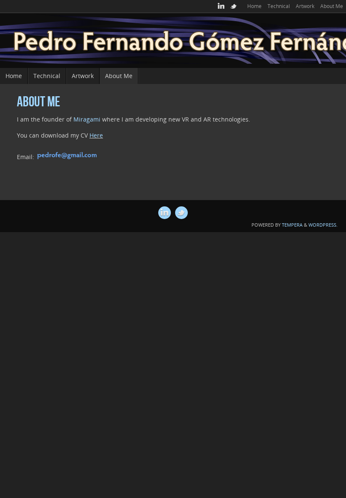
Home (254, 6)
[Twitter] (233, 6)
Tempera (292, 225)
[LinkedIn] (221, 6)
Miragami (86, 119)
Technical (279, 6)
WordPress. (323, 225)
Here (96, 135)
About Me (331, 6)
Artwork (305, 6)
